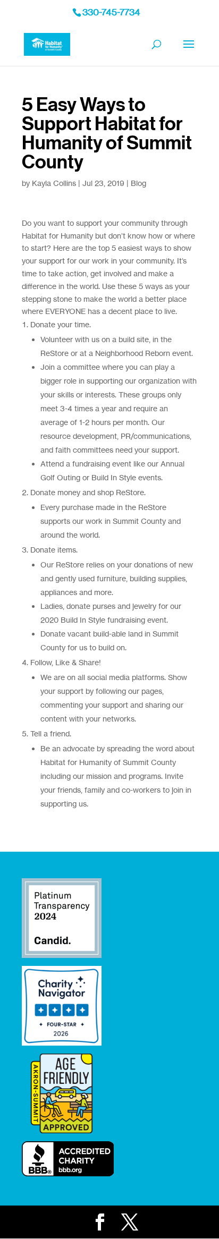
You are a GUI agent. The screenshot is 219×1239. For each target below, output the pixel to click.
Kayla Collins (54, 183)
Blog (138, 183)
